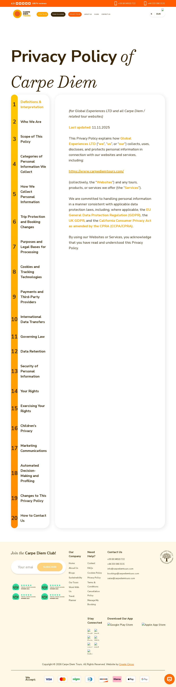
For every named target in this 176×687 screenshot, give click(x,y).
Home (72, 563)
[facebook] (89, 638)
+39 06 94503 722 (126, 3)
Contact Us (106, 14)
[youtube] (89, 645)
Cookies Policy (94, 573)
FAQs (90, 568)
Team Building (58, 14)
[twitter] (89, 631)
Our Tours (73, 582)
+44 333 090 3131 (156, 3)
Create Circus (126, 664)
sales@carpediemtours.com (121, 578)
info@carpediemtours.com (120, 568)
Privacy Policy (94, 577)
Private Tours (75, 14)
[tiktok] (96, 638)
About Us (88, 14)
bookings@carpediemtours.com (123, 573)
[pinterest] (96, 645)
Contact (91, 563)
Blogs (96, 14)
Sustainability (75, 577)
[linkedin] (89, 651)
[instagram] (96, 631)
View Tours (42, 14)
